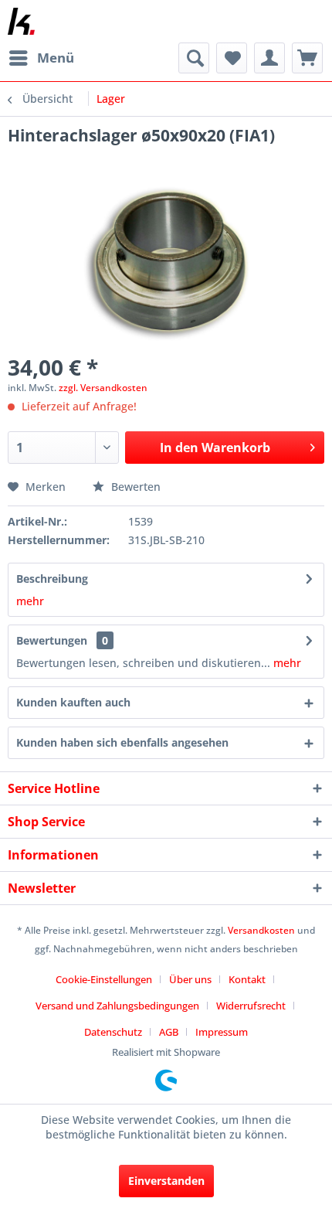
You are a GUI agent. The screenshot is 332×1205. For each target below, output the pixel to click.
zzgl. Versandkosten (103, 387)
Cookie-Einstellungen (104, 979)
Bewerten (134, 486)
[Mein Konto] (269, 58)
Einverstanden (166, 1180)
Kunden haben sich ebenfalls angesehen (122, 742)
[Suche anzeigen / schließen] (193, 58)
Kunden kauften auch (73, 702)
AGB (168, 1032)
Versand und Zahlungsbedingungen (117, 1006)
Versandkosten (261, 930)
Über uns (190, 979)
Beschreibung (52, 578)
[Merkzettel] (231, 58)
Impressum (221, 1032)
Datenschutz (113, 1032)
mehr (30, 601)
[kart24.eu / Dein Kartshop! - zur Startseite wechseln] (21, 21)
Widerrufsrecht (251, 1006)
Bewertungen (51, 640)
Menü (55, 57)
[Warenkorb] (307, 58)
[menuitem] (41, 58)
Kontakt (247, 979)
